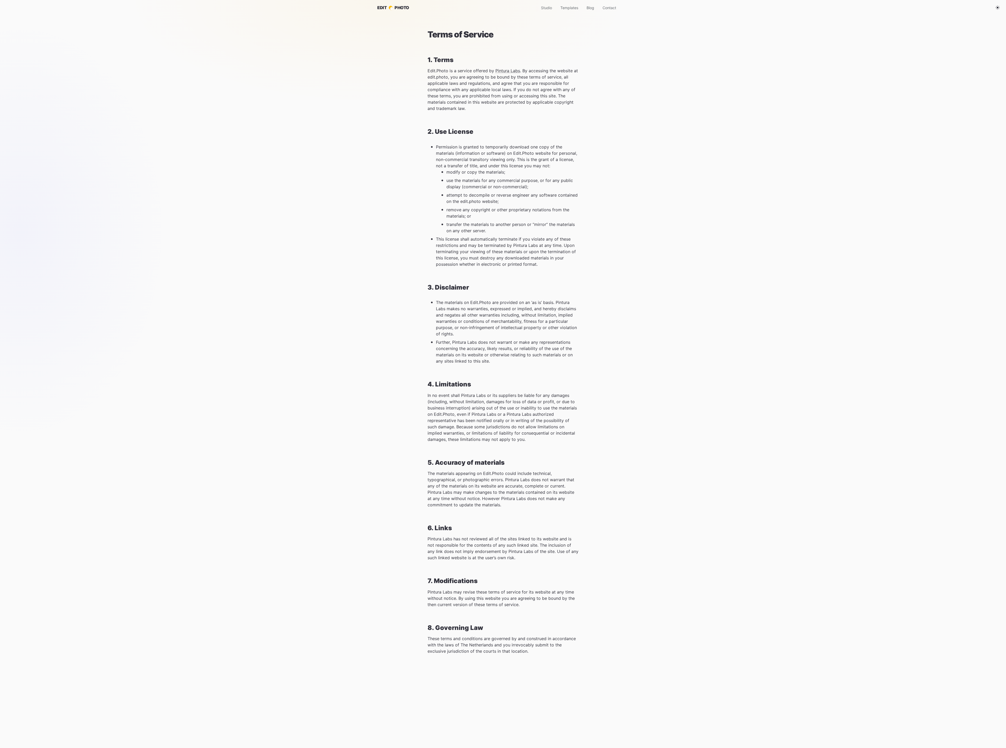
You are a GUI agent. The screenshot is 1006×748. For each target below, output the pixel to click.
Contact (609, 7)
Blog (590, 7)
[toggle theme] (998, 7)
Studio (546, 7)
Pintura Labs (507, 70)
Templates (569, 7)
